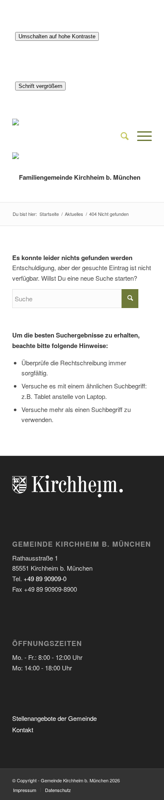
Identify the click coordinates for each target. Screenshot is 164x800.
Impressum (24, 790)
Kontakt (22, 729)
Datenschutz (58, 790)
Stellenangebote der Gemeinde (54, 718)
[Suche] (120, 135)
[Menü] (140, 135)
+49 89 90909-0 (45, 578)
